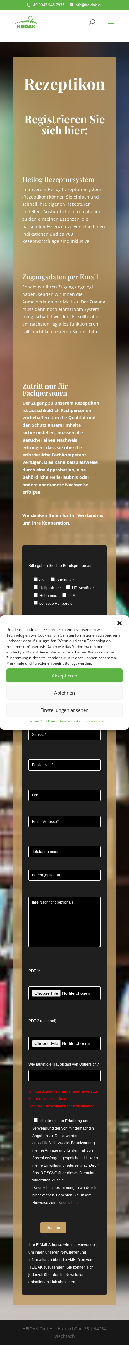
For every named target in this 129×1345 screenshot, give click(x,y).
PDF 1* (34, 971)
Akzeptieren (64, 675)
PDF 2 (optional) (42, 1021)
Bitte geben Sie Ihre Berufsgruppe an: (60, 566)
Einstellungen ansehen (64, 710)
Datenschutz (69, 721)
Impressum (93, 721)
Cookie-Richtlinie (40, 721)
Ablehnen (64, 693)
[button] (119, 623)
